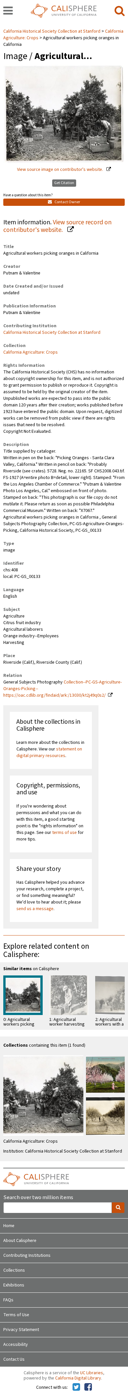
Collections (14, 1270)
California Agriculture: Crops (30, 352)
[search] (120, 11)
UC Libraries (91, 1373)
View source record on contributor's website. (57, 226)
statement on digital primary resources (49, 752)
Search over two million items (38, 1197)
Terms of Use (16, 1315)
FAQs (8, 1300)
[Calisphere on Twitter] (76, 1387)
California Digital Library (78, 1378)
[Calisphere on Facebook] (88, 1387)
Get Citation (64, 183)
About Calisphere (19, 1240)
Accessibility (15, 1344)
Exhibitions (13, 1285)
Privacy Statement (21, 1329)
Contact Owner (67, 202)
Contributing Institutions (27, 1255)
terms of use (64, 832)
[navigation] (8, 11)
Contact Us (14, 1359)
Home (8, 1225)
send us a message (34, 908)
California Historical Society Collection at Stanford (52, 31)
